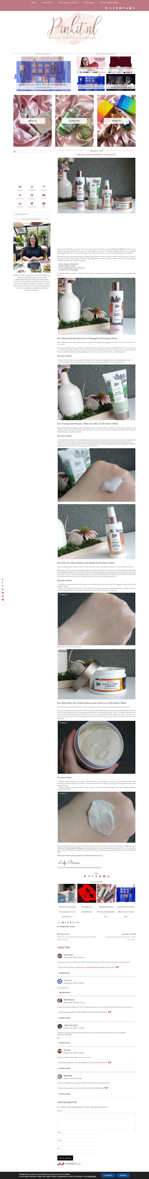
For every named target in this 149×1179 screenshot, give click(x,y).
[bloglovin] (123, 8)
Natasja (68, 955)
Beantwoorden (64, 973)
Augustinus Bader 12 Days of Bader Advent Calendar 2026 (125, 912)
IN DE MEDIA (89, 3)
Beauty (62, 926)
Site (58, 1148)
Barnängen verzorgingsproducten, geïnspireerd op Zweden (95, 967)
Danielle (69, 999)
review (72, 926)
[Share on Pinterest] (70, 922)
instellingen (91, 1176)
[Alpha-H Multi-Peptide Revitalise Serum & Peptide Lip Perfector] (106, 893)
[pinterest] (117, 8)
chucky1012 (71, 1025)
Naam (59, 1132)
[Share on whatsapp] (75, 922)
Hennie (68, 1075)
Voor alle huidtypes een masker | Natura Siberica (91, 1062)
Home (33, 3)
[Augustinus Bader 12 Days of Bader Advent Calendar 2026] (125, 893)
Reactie (60, 1111)
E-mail (59, 1140)
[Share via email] (62, 922)
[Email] (130, 8)
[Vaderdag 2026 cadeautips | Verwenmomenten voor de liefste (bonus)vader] (67, 893)
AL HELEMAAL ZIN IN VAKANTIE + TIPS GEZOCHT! (120, 937)
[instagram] (110, 8)
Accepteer (108, 1175)
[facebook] (113, 8)
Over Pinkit (47, 3)
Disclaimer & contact (68, 3)
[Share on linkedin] (78, 922)
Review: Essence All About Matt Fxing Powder (92, 1012)
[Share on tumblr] (73, 922)
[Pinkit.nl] (74, 24)
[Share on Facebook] (65, 922)
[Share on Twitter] (67, 922)
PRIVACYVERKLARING (109, 3)
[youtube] (120, 8)
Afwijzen (123, 1175)
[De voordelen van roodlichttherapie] (86, 893)
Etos (67, 926)
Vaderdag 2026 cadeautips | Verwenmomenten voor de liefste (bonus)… (67, 912)
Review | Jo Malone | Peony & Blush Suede (90, 1088)
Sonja (67, 1050)
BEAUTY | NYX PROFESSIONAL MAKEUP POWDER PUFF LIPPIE (76, 937)
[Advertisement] (96, 230)
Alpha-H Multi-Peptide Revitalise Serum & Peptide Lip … (106, 912)
